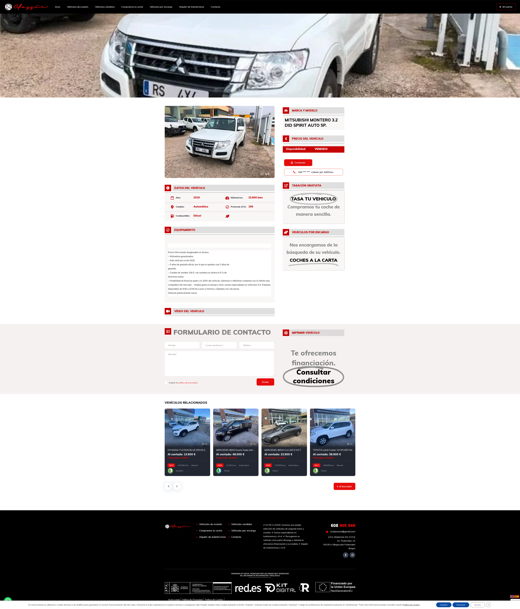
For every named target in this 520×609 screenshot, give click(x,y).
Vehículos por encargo (161, 6)
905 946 (343, 525)
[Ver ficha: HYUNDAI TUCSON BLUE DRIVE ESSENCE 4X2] (187, 442)
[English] (512, 596)
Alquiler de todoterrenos (191, 6)
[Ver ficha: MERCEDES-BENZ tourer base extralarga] (236, 442)
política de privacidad (187, 382)
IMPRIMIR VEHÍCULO (306, 332)
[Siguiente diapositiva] (177, 486)
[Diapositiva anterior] (168, 486)
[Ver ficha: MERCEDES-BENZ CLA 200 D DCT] (284, 442)
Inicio (57, 6)
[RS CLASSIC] (26, 6)
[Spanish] (517, 596)
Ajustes (477, 605)
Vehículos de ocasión (77, 6)
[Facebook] (345, 555)
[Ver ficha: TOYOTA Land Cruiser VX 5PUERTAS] (332, 442)
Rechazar (461, 605)
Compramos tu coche (132, 6)
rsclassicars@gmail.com (342, 531)
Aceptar (443, 605)
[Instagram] (352, 555)
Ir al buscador (344, 486)
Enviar (265, 382)
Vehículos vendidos (105, 6)
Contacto (215, 6)
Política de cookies (411, 605)
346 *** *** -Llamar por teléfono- (315, 172)
